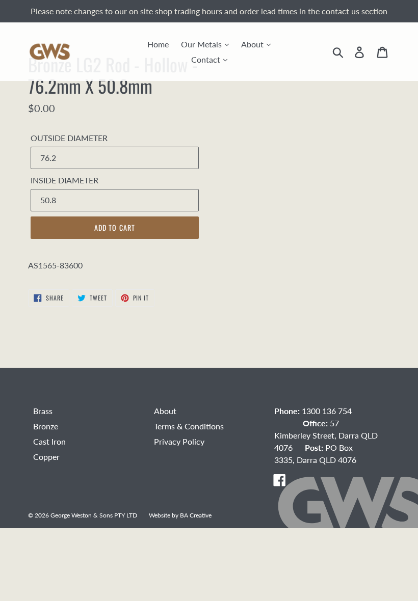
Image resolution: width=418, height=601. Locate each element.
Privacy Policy (179, 441)
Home (158, 44)
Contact (206, 59)
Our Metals (202, 44)
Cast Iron (49, 441)
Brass (43, 411)
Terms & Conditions (189, 426)
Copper (46, 456)
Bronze (45, 426)
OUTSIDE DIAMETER (69, 138)
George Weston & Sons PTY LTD (93, 514)
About (253, 44)
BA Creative (196, 514)
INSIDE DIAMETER (64, 180)
